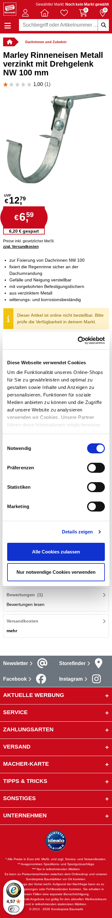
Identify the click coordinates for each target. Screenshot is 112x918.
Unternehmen (25, 815)
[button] (25, 13)
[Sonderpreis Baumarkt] (9, 8)
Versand (16, 747)
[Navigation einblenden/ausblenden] (7, 26)
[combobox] (64, 25)
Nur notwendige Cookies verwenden (56, 572)
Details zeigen (77, 531)
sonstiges (19, 798)
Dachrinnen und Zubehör (46, 42)
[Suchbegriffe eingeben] (103, 25)
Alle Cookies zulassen (56, 551)
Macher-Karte (26, 764)
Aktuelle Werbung (33, 695)
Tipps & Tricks (25, 781)
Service (15, 712)
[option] (56, 138)
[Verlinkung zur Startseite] (8, 42)
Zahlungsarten (28, 729)
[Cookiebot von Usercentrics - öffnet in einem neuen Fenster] (79, 340)
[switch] (96, 468)
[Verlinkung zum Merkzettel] (64, 13)
